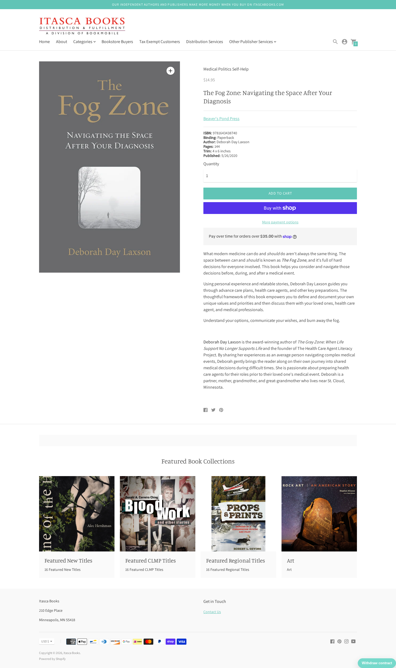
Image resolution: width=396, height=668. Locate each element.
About (61, 41)
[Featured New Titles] (76, 513)
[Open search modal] (335, 41)
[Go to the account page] (344, 41)
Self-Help (240, 69)
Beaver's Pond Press (221, 118)
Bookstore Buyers (117, 41)
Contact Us (212, 611)
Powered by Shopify (52, 659)
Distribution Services (204, 41)
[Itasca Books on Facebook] (332, 641)
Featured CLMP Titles (150, 560)
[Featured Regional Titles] (238, 513)
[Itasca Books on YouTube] (353, 641)
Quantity (211, 163)
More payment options (280, 222)
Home (44, 41)
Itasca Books (72, 653)
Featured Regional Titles (235, 560)
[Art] (319, 513)
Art (290, 560)
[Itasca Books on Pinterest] (339, 641)
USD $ (45, 641)
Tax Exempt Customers (159, 41)
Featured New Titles (68, 560)
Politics (224, 69)
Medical (210, 69)
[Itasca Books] (82, 26)
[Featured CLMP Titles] (157, 513)
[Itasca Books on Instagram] (346, 641)
